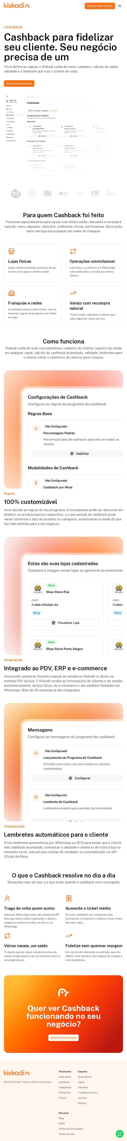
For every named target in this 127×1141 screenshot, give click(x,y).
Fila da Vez (64, 1092)
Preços (62, 1098)
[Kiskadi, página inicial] (17, 6)
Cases (81, 1082)
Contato (82, 1098)
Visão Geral (65, 1077)
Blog (61, 1118)
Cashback (64, 1082)
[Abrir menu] (119, 6)
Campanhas (65, 1087)
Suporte (82, 1103)
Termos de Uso (66, 1134)
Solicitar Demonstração (99, 6)
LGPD (62, 1123)
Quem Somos (85, 1077)
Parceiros (83, 1087)
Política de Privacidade (71, 1129)
